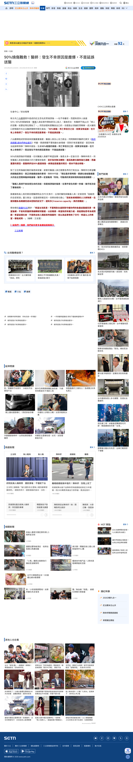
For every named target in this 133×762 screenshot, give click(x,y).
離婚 (86, 454)
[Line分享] (6, 79)
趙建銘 (72, 454)
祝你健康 (86, 3)
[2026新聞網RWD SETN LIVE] (32, 3)
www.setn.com (24, 756)
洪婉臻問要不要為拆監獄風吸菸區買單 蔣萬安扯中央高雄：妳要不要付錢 (49, 692)
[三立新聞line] (114, 738)
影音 (53, 8)
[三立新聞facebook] (102, 738)
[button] (121, 3)
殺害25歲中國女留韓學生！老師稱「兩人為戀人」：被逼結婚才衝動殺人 (49, 719)
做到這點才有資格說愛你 (16, 320)
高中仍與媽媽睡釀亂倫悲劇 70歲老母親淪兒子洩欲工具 (49, 389)
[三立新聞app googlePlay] (28, 751)
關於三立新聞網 (21, 746)
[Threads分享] (6, 84)
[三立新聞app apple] (11, 751)
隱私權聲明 (35, 746)
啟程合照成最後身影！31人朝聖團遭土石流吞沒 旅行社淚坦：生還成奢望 (79, 719)
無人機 (41, 454)
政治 (69, 8)
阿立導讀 (95, 3)
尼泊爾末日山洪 (21, 8)
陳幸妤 (59, 454)
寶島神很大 (105, 3)
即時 (11, 8)
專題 (113, 8)
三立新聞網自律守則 (50, 746)
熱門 (48, 8)
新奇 (118, 8)
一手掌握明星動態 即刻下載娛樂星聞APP (69, 316)
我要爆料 (87, 746)
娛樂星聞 (69, 3)
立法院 (13, 454)
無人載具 (27, 454)
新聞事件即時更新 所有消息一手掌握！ (22, 316)
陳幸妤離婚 (34, 8)
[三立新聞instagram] (108, 738)
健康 (86, 8)
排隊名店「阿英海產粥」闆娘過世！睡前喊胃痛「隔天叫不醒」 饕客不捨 (49, 666)
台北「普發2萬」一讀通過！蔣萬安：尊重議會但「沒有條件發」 (18, 666)
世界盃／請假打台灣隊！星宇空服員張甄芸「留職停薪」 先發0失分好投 (80, 666)
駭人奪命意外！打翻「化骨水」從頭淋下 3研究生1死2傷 (80, 692)
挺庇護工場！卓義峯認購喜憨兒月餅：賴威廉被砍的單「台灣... (112, 424)
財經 (107, 8)
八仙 (19, 118)
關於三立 (7, 746)
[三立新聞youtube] (96, 738)
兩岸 (97, 8)
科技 (124, 8)
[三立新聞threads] (127, 738)
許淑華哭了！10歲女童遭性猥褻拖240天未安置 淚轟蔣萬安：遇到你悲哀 (19, 692)
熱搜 (59, 8)
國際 (91, 8)
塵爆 (23, 118)
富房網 (114, 3)
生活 (80, 8)
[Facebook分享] (6, 74)
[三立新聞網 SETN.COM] (6, 8)
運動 (102, 8)
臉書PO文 (23, 207)
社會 (42, 8)
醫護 (34, 121)
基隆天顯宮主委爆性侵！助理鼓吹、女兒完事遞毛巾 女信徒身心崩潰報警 (19, 719)
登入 (127, 3)
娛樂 (75, 8)
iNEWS (78, 3)
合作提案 (65, 746)
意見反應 (76, 746)
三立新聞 (19, 230)
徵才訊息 (98, 746)
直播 (64, 8)
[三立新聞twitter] (121, 738)
